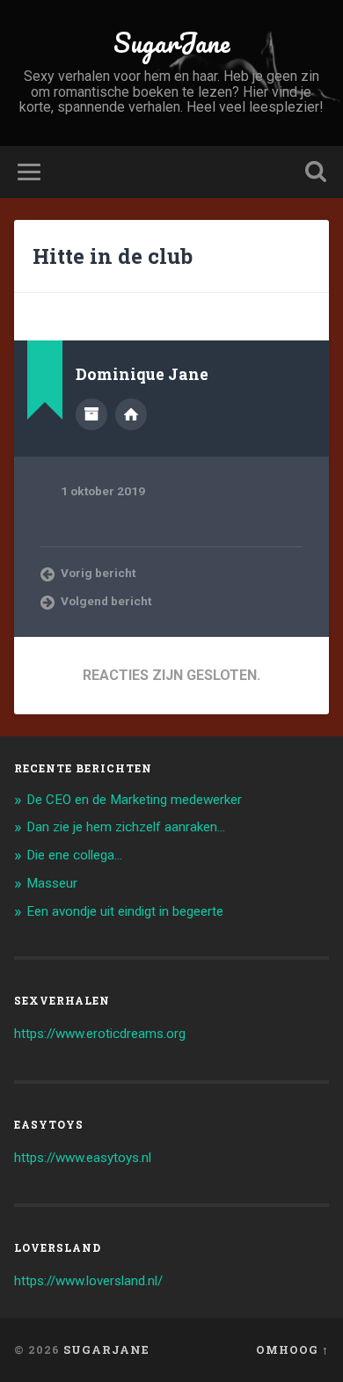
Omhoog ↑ (292, 1349)
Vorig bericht (98, 573)
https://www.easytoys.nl (82, 1158)
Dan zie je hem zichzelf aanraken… (125, 827)
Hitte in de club (113, 256)
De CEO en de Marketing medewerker (134, 800)
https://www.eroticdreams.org (100, 1034)
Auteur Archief (91, 414)
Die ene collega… (74, 855)
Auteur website (131, 414)
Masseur (51, 883)
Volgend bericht (106, 601)
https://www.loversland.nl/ (88, 1281)
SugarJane (171, 42)
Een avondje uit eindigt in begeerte (124, 911)
